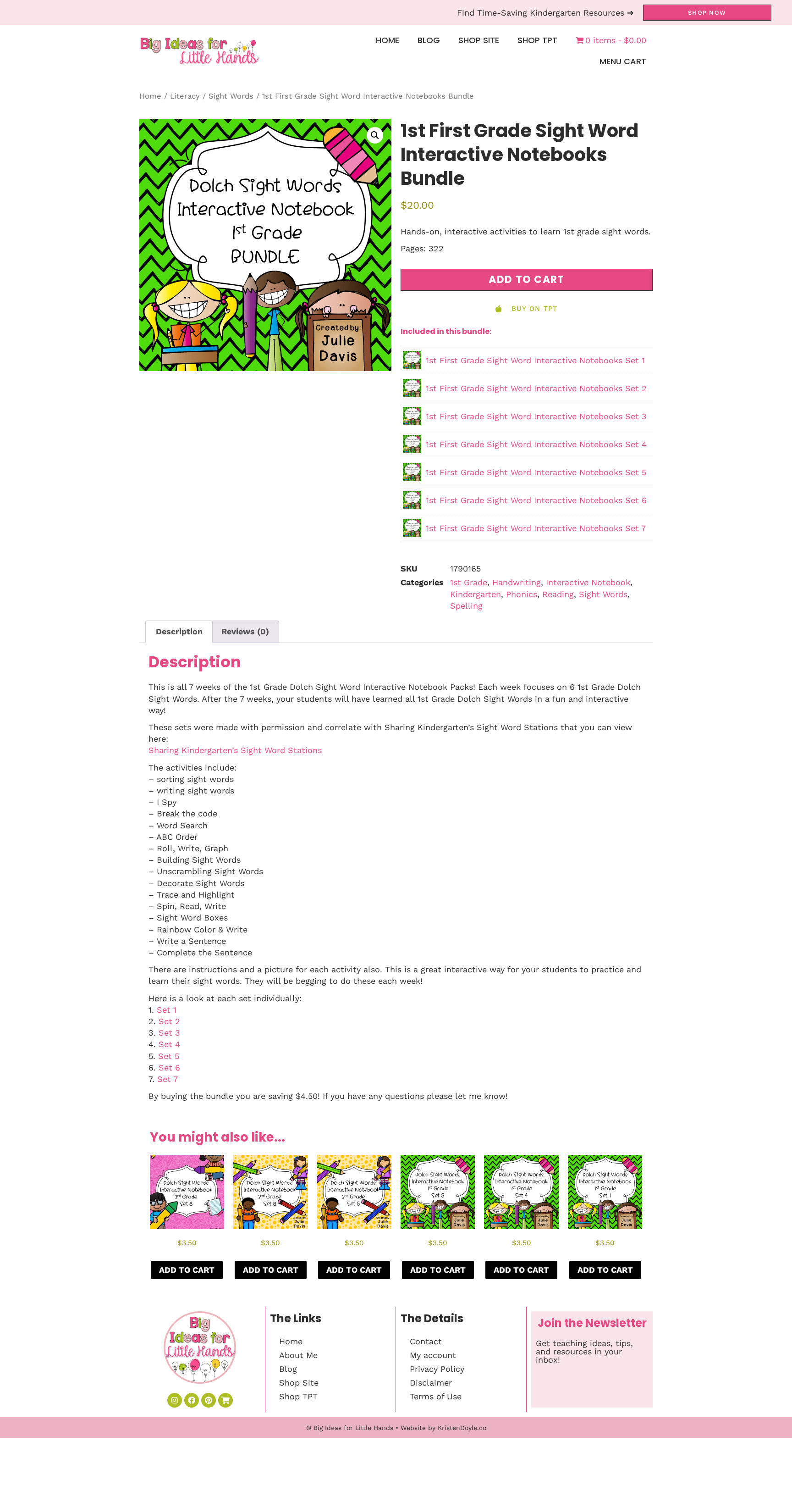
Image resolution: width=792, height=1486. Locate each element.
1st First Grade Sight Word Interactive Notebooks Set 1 (535, 360)
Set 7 (167, 1079)
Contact (426, 1341)
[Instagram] (174, 1400)
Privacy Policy (437, 1369)
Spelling (466, 605)
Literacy (185, 96)
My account (433, 1355)
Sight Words (231, 96)
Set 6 (169, 1067)
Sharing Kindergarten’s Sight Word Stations (235, 750)
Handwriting (516, 582)
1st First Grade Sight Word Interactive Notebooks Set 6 (536, 500)
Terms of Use (436, 1396)
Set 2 (169, 1021)
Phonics (521, 594)
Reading (558, 594)
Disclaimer (431, 1382)
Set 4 (169, 1044)
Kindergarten (475, 594)
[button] (375, 135)
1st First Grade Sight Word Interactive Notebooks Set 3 (536, 416)
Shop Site (478, 40)
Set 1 (166, 1010)
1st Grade (468, 582)
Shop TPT (537, 40)
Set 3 (169, 1032)
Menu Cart (623, 61)
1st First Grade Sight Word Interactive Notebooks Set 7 (536, 528)
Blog (429, 40)
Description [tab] (179, 631)
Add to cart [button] (186, 1270)
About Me (298, 1355)
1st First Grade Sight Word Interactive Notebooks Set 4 (536, 444)
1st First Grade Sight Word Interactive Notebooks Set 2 (536, 388)
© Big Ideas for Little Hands (349, 1427)
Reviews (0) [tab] (245, 631)
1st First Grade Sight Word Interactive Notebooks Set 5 (536, 472)
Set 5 (168, 1056)
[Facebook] (191, 1400)
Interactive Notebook (588, 582)
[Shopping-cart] (225, 1400)
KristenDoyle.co (462, 1427)
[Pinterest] (208, 1400)
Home (387, 40)
